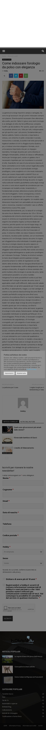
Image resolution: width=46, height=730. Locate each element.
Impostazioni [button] (9, 373)
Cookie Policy (31, 369)
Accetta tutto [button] (21, 373)
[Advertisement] (23, 24)
